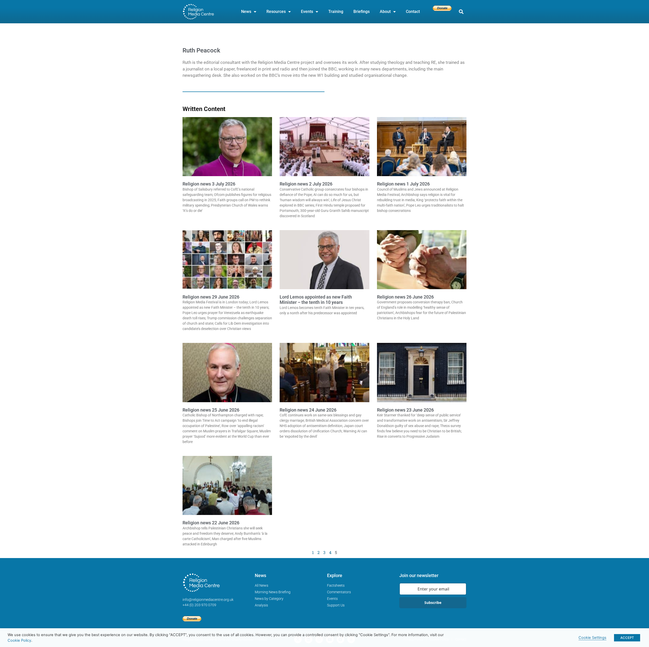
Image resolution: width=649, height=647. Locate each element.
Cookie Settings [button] (592, 637)
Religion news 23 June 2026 (405, 410)
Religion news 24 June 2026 (308, 410)
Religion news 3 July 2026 (209, 184)
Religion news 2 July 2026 (306, 184)
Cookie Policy (19, 640)
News (246, 11)
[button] (461, 12)
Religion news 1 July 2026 (403, 184)
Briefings (361, 11)
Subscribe (432, 602)
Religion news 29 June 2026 (211, 297)
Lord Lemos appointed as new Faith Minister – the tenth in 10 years (316, 299)
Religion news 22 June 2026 (211, 522)
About (385, 11)
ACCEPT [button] (627, 638)
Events (307, 11)
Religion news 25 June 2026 (211, 410)
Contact (413, 11)
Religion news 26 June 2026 (405, 297)
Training (335, 11)
